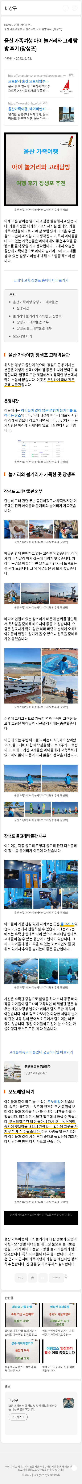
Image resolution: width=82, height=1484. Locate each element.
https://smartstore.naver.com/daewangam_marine (37, 75)
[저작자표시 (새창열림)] (66, 1276)
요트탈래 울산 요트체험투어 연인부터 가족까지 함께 (28, 81)
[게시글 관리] (43, 1278)
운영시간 (23, 308)
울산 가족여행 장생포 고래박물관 (35, 301)
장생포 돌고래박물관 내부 (34, 328)
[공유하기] (32, 1278)
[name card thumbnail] (68, 1403)
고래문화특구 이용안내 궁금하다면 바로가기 (41, 1052)
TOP (74, 1468)
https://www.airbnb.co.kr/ (24, 103)
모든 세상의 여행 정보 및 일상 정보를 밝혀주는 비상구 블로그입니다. (33, 1407)
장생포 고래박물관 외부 (33, 322)
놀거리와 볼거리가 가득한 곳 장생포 (37, 316)
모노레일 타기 (22, 336)
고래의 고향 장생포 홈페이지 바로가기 (41, 280)
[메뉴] (74, 8)
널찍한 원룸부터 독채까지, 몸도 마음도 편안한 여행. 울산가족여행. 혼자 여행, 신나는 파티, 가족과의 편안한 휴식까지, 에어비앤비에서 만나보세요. (28, 116)
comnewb (54, 1475)
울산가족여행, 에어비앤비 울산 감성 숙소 (29, 109)
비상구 (11, 8)
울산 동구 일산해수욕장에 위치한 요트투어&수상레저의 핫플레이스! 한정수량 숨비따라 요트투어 (29, 88)
